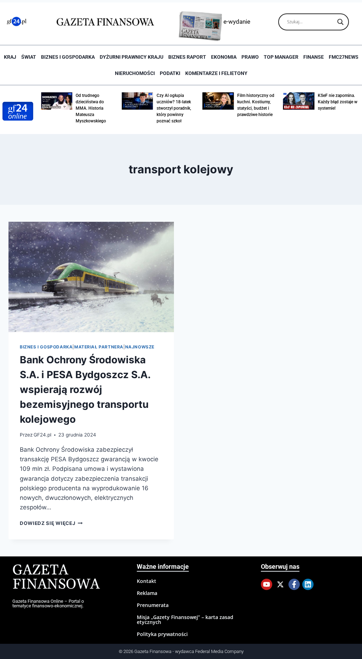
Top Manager (281, 57)
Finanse (313, 57)
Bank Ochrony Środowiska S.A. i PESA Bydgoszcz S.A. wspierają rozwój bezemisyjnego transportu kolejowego (85, 389)
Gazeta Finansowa (56, 577)
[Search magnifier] (340, 22)
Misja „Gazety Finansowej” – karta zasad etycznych (185, 619)
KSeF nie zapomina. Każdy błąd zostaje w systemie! (337, 102)
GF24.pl (42, 435)
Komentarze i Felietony (216, 73)
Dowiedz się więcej (51, 523)
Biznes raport (187, 57)
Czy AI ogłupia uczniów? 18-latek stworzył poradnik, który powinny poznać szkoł (174, 108)
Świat (28, 57)
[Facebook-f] (294, 584)
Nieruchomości (135, 73)
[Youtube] (266, 584)
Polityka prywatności (162, 634)
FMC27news (343, 57)
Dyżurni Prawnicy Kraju (131, 57)
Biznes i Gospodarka (68, 57)
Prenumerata (153, 605)
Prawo (250, 57)
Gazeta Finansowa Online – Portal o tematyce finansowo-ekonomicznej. (48, 603)
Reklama (147, 593)
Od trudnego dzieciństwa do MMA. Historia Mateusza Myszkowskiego (91, 108)
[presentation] (91, 277)
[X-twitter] (280, 584)
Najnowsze (139, 346)
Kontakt (146, 581)
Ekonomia (224, 57)
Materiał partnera (98, 346)
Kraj (10, 57)
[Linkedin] (308, 584)
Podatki (170, 73)
